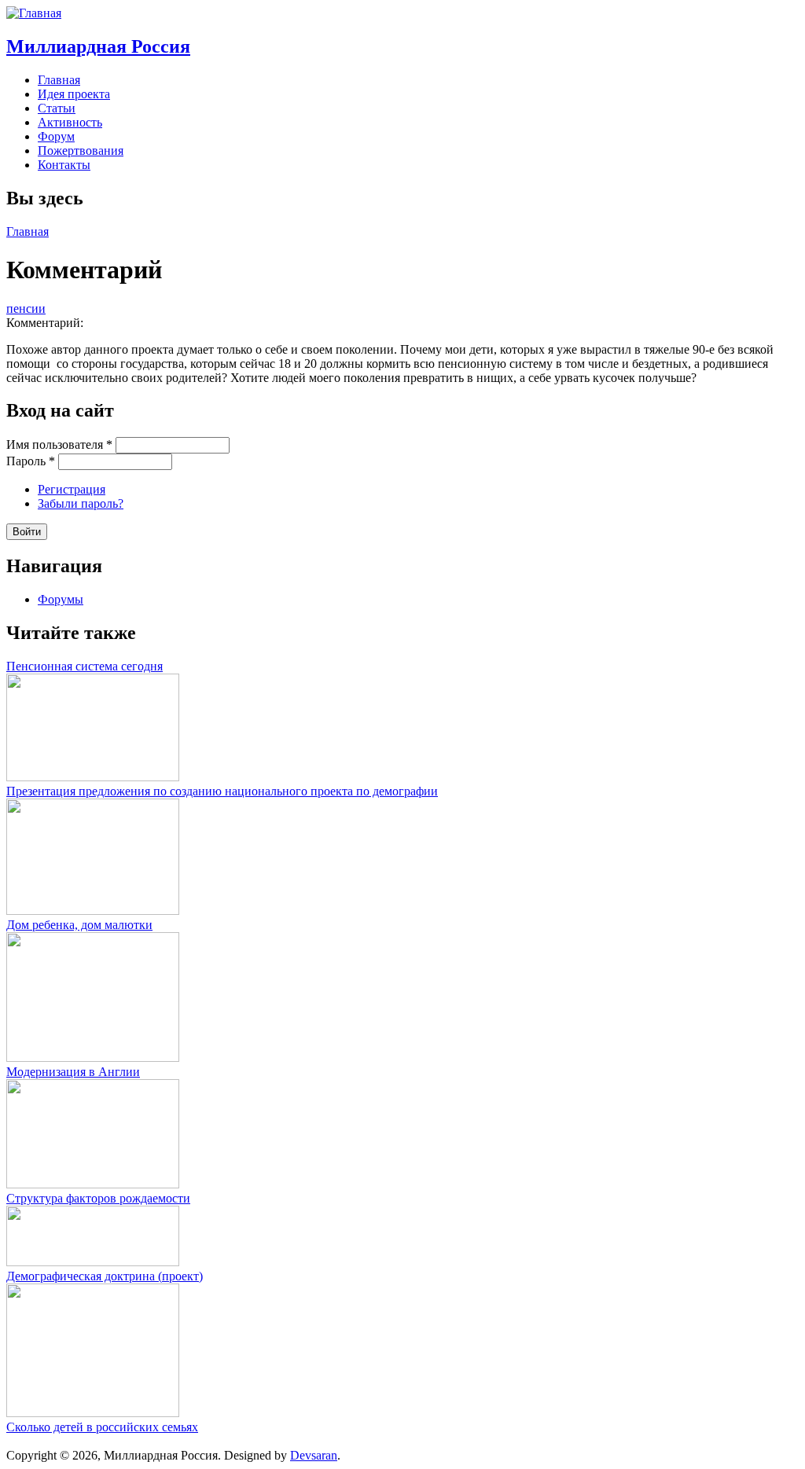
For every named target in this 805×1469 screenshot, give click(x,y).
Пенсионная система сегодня (84, 666)
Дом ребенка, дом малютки (79, 924)
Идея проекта (74, 94)
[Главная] (33, 13)
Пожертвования (80, 150)
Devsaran (313, 1455)
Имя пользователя (59, 444)
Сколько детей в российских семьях (102, 1427)
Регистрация (71, 489)
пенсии (26, 308)
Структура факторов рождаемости (98, 1198)
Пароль (30, 461)
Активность (70, 122)
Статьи (56, 108)
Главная (59, 79)
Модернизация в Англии (73, 1071)
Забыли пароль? (80, 503)
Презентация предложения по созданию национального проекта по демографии (222, 791)
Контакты (64, 164)
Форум (56, 136)
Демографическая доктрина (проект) (104, 1276)
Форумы (60, 599)
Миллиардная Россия (98, 46)
